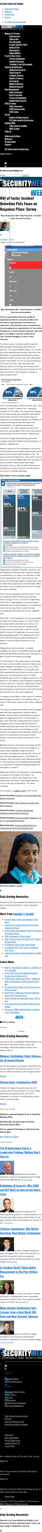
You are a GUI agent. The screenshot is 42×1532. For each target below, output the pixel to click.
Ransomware (14, 50)
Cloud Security (15, 72)
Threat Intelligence (17, 58)
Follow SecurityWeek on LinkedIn (16, 1424)
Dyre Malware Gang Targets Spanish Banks (20, 944)
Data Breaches (15, 41)
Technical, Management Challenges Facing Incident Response (16, 812)
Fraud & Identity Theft (18, 44)
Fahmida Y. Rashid (7, 239)
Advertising (9, 1434)
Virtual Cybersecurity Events (15, 1391)
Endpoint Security (16, 75)
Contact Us (4, 1478)
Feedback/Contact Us (12, 1443)
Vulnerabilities (15, 53)
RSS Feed (8, 1419)
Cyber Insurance (15, 92)
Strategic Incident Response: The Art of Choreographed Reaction (20, 819)
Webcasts (8, 11)
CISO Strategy (10, 103)
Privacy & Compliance (17, 97)
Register (3, 1076)
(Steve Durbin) (26, 1179)
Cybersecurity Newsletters (14, 1405)
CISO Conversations (17, 109)
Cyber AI (8, 131)
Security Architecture (13, 67)
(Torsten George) (6, 1342)
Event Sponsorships (11, 1437)
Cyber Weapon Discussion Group (16, 1416)
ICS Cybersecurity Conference (15, 22)
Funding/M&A (10, 123)
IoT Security (14, 81)
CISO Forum (13, 111)
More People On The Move (9, 1136)
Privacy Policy (9, 1446)
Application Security (17, 69)
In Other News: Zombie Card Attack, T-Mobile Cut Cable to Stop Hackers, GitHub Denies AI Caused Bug (22, 981)
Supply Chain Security (17, 100)
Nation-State (14, 47)
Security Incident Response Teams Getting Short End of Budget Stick (18, 826)
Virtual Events (10, 14)
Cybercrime (13, 39)
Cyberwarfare (14, 36)
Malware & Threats (12, 33)
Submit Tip (4, 1461)
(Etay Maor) (8, 1222)
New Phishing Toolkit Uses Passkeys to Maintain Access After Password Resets (22, 994)
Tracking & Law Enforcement (20, 64)
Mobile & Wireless (16, 83)
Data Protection (15, 95)
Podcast (7, 17)
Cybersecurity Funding (18, 125)
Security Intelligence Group (14, 1421)
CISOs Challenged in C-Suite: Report (18, 936)
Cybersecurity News (12, 8)
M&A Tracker (14, 128)
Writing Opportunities (12, 1440)
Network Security (16, 86)
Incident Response (16, 61)
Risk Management (12, 89)
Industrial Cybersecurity (19, 117)
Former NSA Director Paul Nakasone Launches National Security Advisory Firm (21, 974)
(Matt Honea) (11, 1261)
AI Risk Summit (10, 1400)
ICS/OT (7, 114)
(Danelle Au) (23, 1302)
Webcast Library (10, 1394)
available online (19, 790)
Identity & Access (16, 78)
